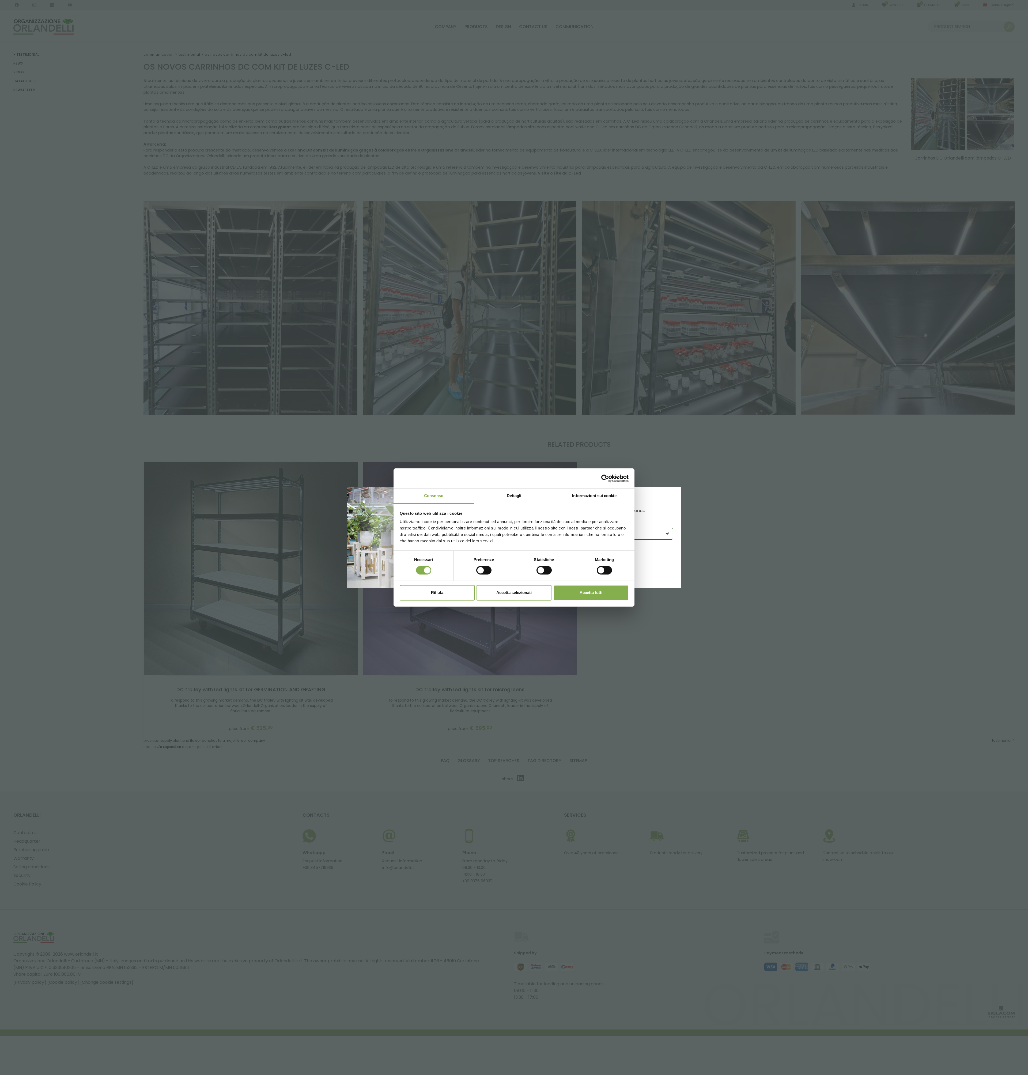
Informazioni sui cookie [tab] (594, 495)
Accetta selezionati (514, 592)
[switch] (484, 570)
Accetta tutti (591, 592)
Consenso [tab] (433, 495)
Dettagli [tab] (514, 495)
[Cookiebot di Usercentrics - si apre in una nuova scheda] (605, 478)
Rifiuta (437, 592)
